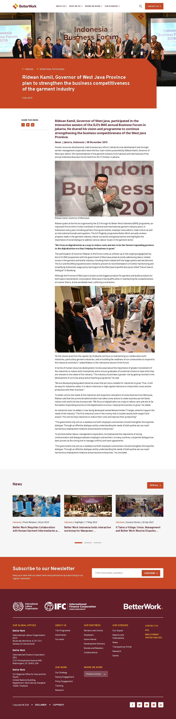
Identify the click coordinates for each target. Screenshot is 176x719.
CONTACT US (153, 6)
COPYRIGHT (58, 705)
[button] (78, 542)
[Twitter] (139, 704)
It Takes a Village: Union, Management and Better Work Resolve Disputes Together (138, 531)
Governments (90, 639)
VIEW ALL (154, 485)
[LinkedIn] (160, 704)
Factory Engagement (64, 676)
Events (115, 655)
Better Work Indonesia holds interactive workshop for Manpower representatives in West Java (87, 531)
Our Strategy (61, 672)
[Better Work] (143, 606)
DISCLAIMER (41, 705)
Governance (60, 634)
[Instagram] (153, 704)
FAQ (147, 630)
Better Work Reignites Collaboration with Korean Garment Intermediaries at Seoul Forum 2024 (35, 531)
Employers (89, 634)
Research (116, 651)
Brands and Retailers (93, 648)
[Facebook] (132, 704)
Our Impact (117, 630)
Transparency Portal (122, 646)
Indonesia (17, 522)
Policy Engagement (64, 681)
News (115, 642)
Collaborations (91, 652)
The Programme (62, 630)
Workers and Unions (93, 630)
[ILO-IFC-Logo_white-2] (25, 606)
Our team (59, 639)
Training (59, 685)
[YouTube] (146, 704)
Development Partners (94, 643)
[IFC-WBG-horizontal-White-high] (70, 606)
